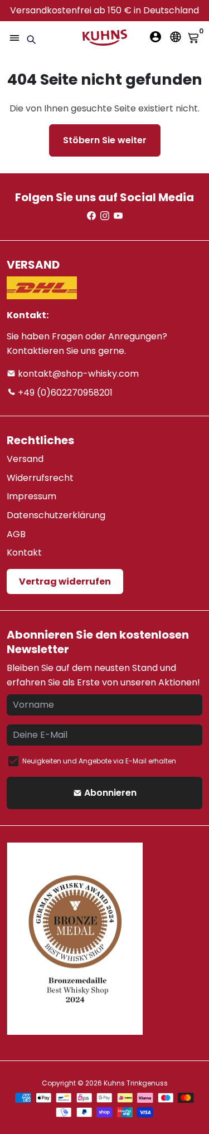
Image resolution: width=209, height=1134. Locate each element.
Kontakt (24, 552)
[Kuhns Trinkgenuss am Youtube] (118, 216)
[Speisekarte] (14, 37)
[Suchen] (31, 39)
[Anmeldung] (155, 37)
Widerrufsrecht (40, 477)
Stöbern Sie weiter (105, 140)
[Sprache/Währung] (175, 37)
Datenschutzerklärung (56, 515)
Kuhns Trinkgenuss (136, 1083)
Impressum (31, 496)
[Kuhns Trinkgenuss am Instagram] (104, 216)
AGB (16, 534)
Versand (25, 458)
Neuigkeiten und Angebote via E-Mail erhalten (99, 761)
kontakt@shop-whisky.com (77, 373)
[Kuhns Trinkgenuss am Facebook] (91, 216)
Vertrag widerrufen (65, 581)
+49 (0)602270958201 (64, 392)
